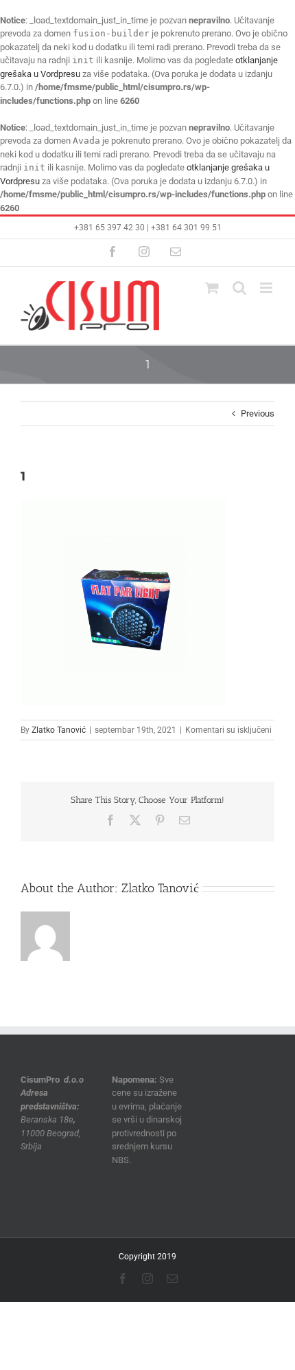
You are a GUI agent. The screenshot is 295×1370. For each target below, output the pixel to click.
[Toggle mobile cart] (212, 287)
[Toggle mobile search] (239, 287)
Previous (257, 413)
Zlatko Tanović (59, 730)
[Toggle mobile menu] (267, 287)
